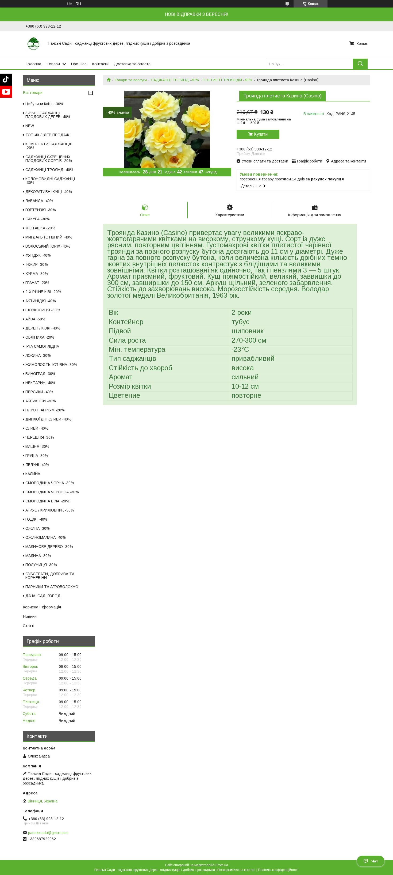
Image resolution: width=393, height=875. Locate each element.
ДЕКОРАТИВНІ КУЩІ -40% (48, 192)
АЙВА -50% (35, 319)
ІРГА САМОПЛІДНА (42, 346)
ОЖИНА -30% (37, 528)
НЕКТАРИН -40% (40, 383)
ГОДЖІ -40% (36, 519)
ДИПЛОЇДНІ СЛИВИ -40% (48, 419)
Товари (53, 64)
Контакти (100, 64)
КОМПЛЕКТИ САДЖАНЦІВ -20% (48, 146)
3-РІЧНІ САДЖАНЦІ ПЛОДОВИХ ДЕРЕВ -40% (48, 115)
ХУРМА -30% (36, 273)
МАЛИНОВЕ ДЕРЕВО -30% (49, 546)
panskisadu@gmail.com (48, 833)
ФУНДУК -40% (38, 255)
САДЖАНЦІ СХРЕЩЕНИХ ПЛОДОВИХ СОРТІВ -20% (48, 159)
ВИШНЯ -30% (37, 446)
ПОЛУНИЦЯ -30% (41, 565)
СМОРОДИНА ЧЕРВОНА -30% (52, 492)
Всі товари (33, 92)
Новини (30, 616)
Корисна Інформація (42, 607)
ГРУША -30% (36, 455)
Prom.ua (221, 865)
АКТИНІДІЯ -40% (40, 301)
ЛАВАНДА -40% (39, 201)
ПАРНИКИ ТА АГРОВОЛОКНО (51, 587)
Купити (261, 134)
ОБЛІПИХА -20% (40, 337)
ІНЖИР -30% (36, 264)
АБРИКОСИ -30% (40, 401)
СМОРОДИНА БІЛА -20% (47, 501)
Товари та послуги (130, 80)
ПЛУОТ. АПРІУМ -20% (45, 410)
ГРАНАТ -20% (37, 283)
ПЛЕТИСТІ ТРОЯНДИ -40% (227, 80)
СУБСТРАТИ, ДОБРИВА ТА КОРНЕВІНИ (49, 576)
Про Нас (79, 64)
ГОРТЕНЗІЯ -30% (40, 210)
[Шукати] (360, 64)
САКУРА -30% (37, 219)
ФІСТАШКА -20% (40, 228)
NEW (29, 126)
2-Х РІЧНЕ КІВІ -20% (43, 292)
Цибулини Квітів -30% (44, 104)
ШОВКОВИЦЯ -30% (42, 310)
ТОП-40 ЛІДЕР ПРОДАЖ (47, 135)
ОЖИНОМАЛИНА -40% (45, 537)
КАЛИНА (32, 474)
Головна (33, 64)
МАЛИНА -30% (38, 556)
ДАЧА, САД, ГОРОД (42, 596)
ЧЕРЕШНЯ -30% (39, 437)
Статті (28, 625)
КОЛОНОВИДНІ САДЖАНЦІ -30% (50, 181)
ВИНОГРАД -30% (40, 374)
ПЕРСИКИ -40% (39, 392)
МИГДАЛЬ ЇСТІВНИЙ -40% (48, 237)
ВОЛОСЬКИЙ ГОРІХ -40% (47, 246)
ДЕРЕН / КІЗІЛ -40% (42, 328)
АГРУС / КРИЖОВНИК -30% (49, 510)
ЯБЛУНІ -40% (37, 465)
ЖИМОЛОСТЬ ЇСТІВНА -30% (51, 364)
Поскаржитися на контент (236, 870)
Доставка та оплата (132, 64)
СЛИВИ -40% (36, 428)
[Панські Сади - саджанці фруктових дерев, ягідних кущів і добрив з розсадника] (33, 43)
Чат (374, 861)
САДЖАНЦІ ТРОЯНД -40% (175, 80)
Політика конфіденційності (278, 870)
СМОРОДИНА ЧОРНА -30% (49, 483)
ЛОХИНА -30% (38, 355)
